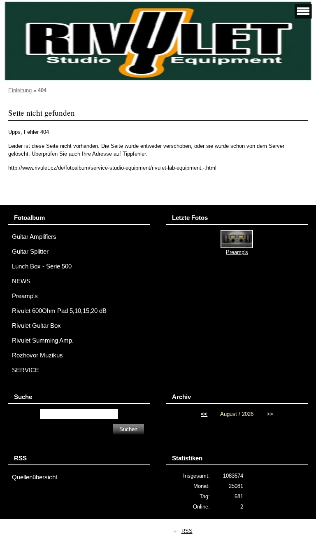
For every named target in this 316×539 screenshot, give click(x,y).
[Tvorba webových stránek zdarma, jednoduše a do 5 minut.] (176, 532)
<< (204, 414)
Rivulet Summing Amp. (43, 340)
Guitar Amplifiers (34, 236)
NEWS (21, 281)
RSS (187, 531)
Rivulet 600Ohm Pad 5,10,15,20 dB (59, 311)
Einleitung (20, 90)
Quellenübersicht (34, 477)
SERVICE (25, 370)
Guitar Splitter (30, 251)
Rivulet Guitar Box (36, 325)
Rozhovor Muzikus (37, 355)
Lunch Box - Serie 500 (42, 266)
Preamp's (25, 296)
